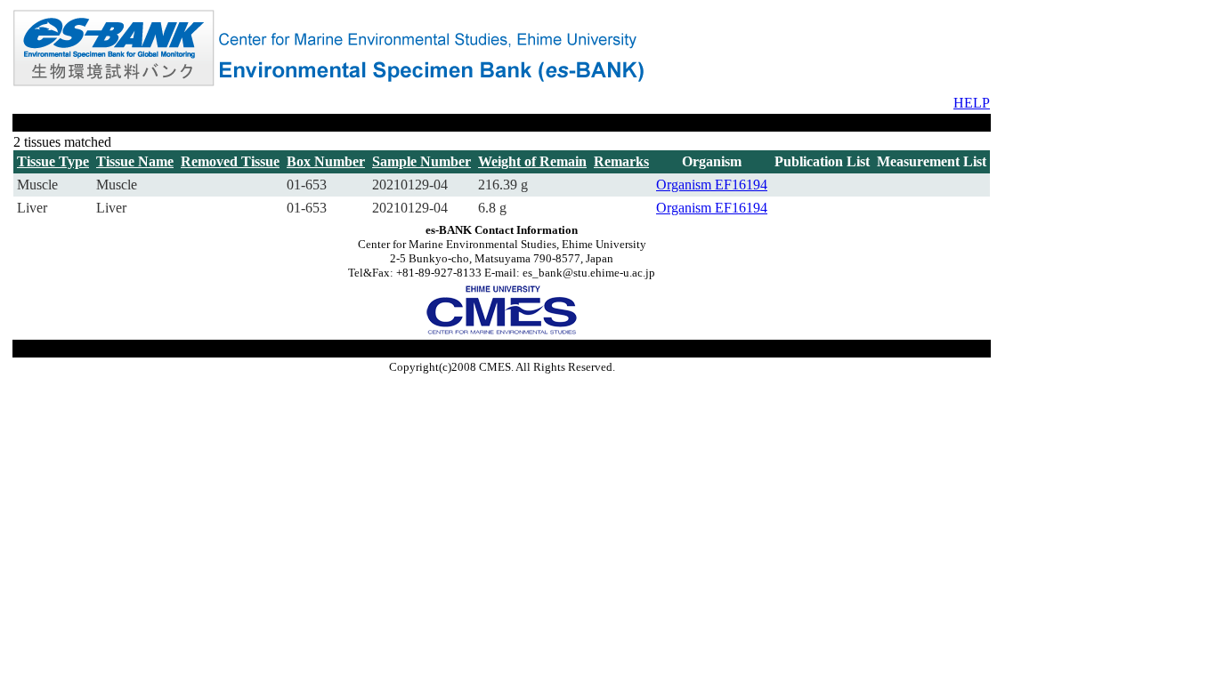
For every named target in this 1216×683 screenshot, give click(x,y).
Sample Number (421, 161)
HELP (971, 102)
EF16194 (741, 184)
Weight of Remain (532, 161)
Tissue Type (53, 161)
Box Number (326, 161)
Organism (685, 184)
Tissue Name (135, 161)
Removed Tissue (230, 161)
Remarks (621, 161)
